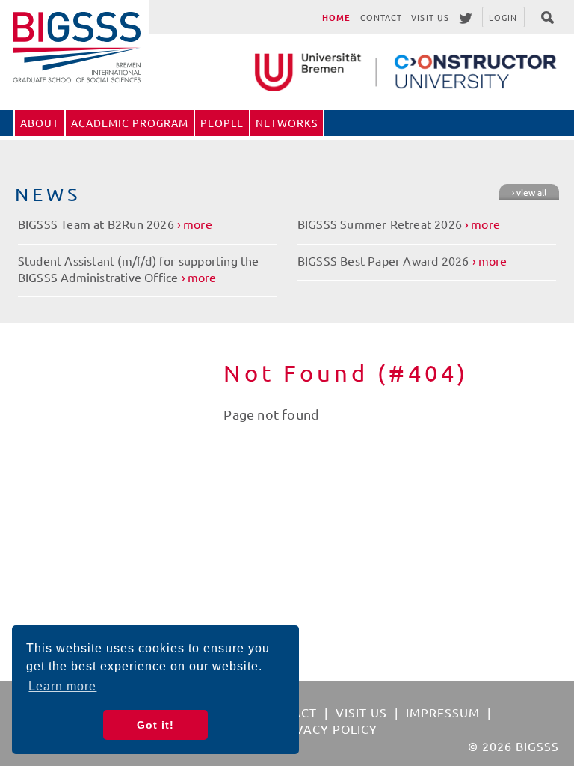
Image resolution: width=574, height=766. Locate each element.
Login (503, 17)
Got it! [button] (155, 725)
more (197, 223)
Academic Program (129, 122)
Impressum (443, 712)
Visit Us (430, 17)
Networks (287, 122)
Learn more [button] (62, 686)
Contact (381, 17)
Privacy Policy (326, 728)
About (39, 122)
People (222, 122)
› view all (529, 192)
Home (336, 17)
